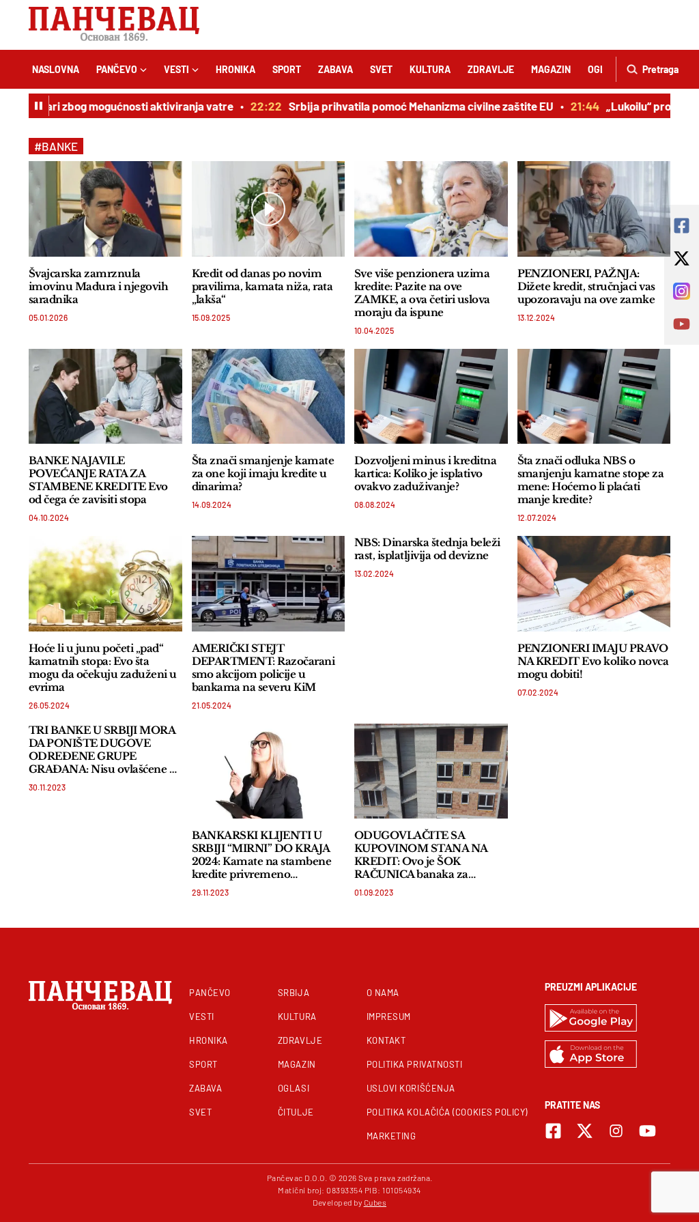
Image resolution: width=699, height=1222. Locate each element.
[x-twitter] (584, 1130)
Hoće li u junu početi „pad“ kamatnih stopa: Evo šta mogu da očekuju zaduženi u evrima (103, 668)
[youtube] (647, 1130)
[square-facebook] (553, 1130)
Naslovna (55, 69)
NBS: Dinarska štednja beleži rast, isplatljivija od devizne (427, 549)
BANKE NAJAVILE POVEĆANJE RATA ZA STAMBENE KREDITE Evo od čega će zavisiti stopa (98, 480)
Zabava (335, 69)
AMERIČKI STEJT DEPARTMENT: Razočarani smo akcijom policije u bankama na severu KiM (263, 668)
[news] (105, 208)
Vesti (176, 69)
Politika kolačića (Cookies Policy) (447, 1112)
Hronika (235, 69)
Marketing (391, 1136)
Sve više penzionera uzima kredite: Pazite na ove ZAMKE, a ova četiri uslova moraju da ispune (422, 293)
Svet (381, 69)
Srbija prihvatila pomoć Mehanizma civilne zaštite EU (408, 106)
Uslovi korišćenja (411, 1088)
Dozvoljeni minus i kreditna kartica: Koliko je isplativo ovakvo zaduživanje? (425, 473)
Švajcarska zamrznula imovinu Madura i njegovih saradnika (98, 286)
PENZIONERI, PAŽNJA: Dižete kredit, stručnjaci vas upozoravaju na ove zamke (586, 286)
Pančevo (116, 69)
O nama (383, 992)
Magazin (551, 69)
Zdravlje (491, 69)
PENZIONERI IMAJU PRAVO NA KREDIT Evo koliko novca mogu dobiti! (593, 661)
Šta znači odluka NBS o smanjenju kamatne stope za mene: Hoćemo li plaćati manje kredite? (590, 480)
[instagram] (616, 1130)
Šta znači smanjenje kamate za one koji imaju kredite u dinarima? (263, 473)
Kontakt (386, 1040)
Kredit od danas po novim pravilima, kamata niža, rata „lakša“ (262, 286)
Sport (286, 69)
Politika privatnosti (415, 1064)
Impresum (389, 1016)
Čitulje (296, 1112)
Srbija (293, 992)
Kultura (430, 69)
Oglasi (293, 1088)
